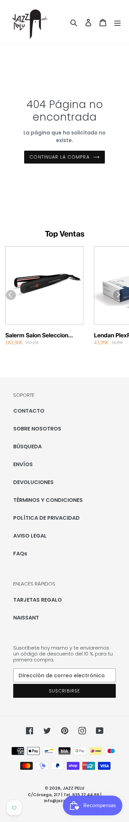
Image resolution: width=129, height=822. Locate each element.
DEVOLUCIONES (33, 482)
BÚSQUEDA (27, 446)
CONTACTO (28, 411)
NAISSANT (26, 617)
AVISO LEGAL (30, 536)
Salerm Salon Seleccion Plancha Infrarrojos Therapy (43, 335)
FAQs (20, 553)
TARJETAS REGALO (37, 600)
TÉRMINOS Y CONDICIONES (48, 500)
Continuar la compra (59, 157)
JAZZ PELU (73, 788)
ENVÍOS (23, 464)
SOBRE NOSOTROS (37, 428)
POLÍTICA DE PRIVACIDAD (46, 518)
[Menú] (117, 22)
